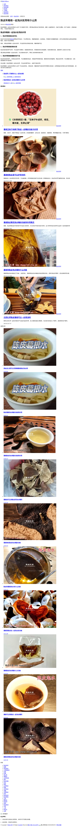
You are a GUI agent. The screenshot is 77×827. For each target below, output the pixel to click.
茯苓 (5, 793)
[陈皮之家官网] (5, 1)
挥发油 (12, 39)
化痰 (5, 771)
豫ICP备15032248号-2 (33, 825)
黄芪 (5, 784)
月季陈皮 (6, 792)
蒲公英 (5, 774)
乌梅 (5, 790)
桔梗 (5, 787)
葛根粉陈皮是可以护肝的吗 (14, 175)
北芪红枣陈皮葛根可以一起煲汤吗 (17, 317)
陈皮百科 (6, 12)
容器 (5, 803)
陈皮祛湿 (6, 795)
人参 (5, 808)
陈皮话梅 (6, 781)
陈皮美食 (6, 13)
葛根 (2, 70)
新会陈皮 (6, 5)
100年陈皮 (6, 778)
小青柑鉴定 (7, 770)
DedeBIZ (20, 825)
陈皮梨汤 (6, 804)
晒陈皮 (5, 800)
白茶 (5, 811)
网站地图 (59, 825)
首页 (5, 4)
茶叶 (5, 779)
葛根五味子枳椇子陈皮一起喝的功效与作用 (21, 129)
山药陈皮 (6, 785)
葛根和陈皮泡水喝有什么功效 (15, 270)
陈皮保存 (6, 765)
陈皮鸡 (5, 801)
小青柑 (5, 10)
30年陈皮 (6, 789)
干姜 (5, 798)
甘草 (5, 806)
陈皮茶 (5, 8)
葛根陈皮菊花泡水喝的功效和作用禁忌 (19, 222)
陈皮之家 (10, 825)
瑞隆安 (5, 776)
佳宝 (5, 782)
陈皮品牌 (6, 7)
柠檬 (5, 773)
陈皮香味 (6, 797)
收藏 (5, 767)
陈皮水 (5, 809)
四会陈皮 (6, 768)
